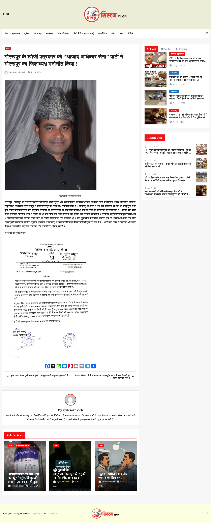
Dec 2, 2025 (35, 486)
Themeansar (51, 513)
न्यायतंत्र (38, 33)
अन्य (121, 33)
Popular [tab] (167, 49)
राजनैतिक (102, 33)
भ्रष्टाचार (16, 33)
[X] (53, 366)
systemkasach (19, 72)
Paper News (37, 513)
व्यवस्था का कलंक (22, 446)
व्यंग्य (113, 33)
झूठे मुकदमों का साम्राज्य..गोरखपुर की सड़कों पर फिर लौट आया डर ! (69, 473)
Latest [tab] (153, 49)
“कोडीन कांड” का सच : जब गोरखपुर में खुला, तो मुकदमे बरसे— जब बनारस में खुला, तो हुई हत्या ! (25, 479)
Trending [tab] (182, 49)
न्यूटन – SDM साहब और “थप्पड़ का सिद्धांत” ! (112, 475)
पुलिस (27, 33)
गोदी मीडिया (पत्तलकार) (83, 33)
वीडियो (130, 33)
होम (6, 33)
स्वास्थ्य (49, 33)
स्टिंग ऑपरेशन (63, 33)
